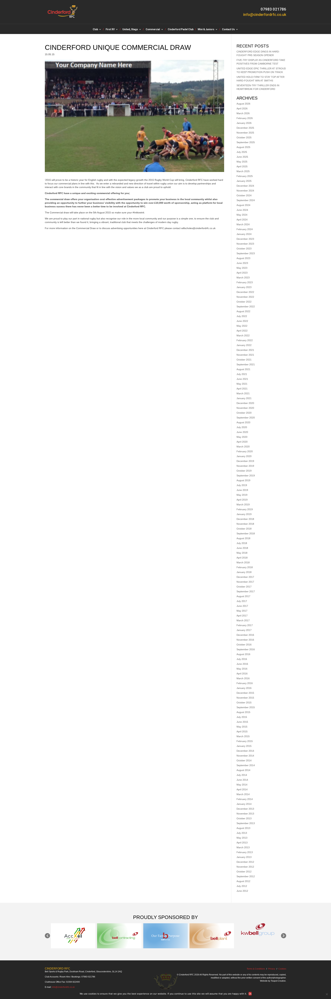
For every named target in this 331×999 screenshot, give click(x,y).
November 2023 (245, 243)
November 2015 (245, 697)
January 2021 (244, 398)
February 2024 (245, 229)
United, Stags (130, 29)
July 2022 (242, 316)
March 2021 (243, 393)
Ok (250, 993)
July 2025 (242, 152)
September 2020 (246, 417)
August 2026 (243, 103)
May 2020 (242, 437)
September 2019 (246, 475)
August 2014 (243, 770)
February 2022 (245, 340)
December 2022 (245, 292)
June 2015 (242, 721)
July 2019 (242, 485)
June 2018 (242, 548)
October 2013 (244, 818)
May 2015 (242, 726)
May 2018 (242, 552)
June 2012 (242, 890)
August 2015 (243, 712)
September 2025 (246, 142)
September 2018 (246, 533)
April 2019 (242, 499)
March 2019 (243, 504)
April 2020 (242, 441)
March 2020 (243, 446)
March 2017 (243, 620)
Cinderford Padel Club (180, 29)
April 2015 (242, 731)
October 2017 (244, 586)
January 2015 (244, 746)
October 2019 (244, 470)
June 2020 (242, 432)
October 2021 (244, 359)
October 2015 (244, 702)
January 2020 (244, 456)
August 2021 (243, 369)
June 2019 (242, 490)
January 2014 (244, 804)
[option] (73, 935)
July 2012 (242, 886)
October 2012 (244, 871)
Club (95, 29)
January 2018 (244, 572)
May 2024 (242, 214)
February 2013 (245, 852)
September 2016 (246, 649)
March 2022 (243, 335)
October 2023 (244, 248)
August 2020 (243, 422)
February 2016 (245, 683)
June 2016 (242, 663)
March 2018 (243, 562)
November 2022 (245, 296)
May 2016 (242, 668)
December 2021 (245, 350)
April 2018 (242, 557)
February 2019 (245, 509)
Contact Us (228, 29)
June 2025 (242, 156)
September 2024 (246, 200)
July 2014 (242, 775)
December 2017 (245, 577)
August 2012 (243, 881)
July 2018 (242, 543)
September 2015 (246, 707)
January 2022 (244, 345)
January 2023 (244, 287)
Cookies (282, 969)
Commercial (153, 29)
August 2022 (243, 311)
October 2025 (244, 137)
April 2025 (242, 166)
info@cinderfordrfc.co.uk (63, 987)
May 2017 (242, 610)
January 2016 (244, 688)
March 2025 (243, 171)
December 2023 (245, 239)
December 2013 (245, 808)
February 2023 (245, 282)
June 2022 (242, 321)
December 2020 (245, 403)
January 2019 (244, 514)
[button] (47, 935)
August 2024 (243, 205)
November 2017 (245, 581)
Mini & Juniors (206, 29)
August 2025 (243, 147)
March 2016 (243, 678)
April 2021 (242, 388)
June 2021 (242, 379)
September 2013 (246, 823)
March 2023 (243, 277)
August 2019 (243, 480)
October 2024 (244, 195)
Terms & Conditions (256, 969)
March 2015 (243, 736)
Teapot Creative (278, 981)
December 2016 (245, 635)
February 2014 (245, 799)
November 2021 (245, 354)
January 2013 (244, 857)
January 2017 (244, 630)
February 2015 (245, 741)
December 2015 (245, 692)
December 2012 (245, 861)
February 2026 (245, 118)
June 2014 (242, 779)
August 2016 (243, 654)
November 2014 (245, 755)
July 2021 (242, 374)
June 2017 (242, 606)
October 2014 (244, 760)
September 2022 (246, 306)
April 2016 (242, 673)
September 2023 (246, 253)
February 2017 (245, 625)
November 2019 (245, 465)
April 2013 (242, 842)
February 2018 (245, 567)
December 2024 (245, 185)
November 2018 (245, 523)
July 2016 (242, 659)
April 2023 (242, 272)
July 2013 (242, 833)
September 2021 (246, 364)
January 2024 (244, 234)
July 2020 (242, 427)
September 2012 (246, 876)
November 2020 (245, 408)
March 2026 (243, 113)
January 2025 (244, 181)
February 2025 (245, 176)
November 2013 (245, 813)
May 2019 (242, 494)
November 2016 (245, 639)
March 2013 (243, 847)
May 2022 (242, 325)
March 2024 (243, 224)
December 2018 (245, 519)
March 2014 (243, 794)
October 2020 (244, 412)
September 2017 (246, 591)
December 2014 (245, 750)
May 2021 (242, 383)
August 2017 (243, 596)
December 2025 (245, 127)
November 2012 (245, 866)
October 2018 (244, 528)
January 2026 (244, 123)
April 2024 (242, 219)
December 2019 (245, 461)
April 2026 (242, 108)
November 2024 (245, 190)
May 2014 (242, 784)
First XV (110, 29)
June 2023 (242, 263)
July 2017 (242, 601)
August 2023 (243, 258)
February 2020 (245, 451)
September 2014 (246, 765)
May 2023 (242, 267)
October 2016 (244, 644)
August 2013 (243, 828)
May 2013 (242, 837)
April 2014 (242, 789)
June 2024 (242, 210)
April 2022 (242, 330)
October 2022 (244, 301)
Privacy (271, 969)
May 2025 (242, 161)
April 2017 (242, 615)
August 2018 (243, 538)
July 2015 (242, 717)
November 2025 (245, 132)
